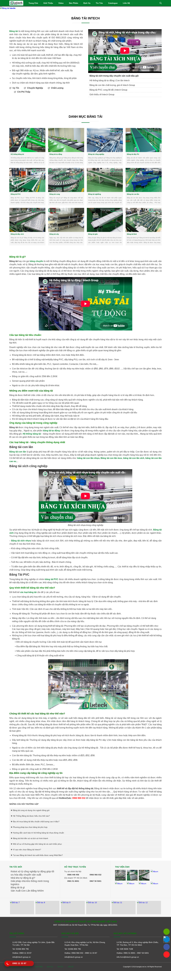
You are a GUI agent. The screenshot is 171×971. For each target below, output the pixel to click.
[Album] (120, 875)
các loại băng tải (28, 592)
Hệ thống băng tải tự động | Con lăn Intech (110, 80)
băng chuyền (36, 261)
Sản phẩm (73, 3)
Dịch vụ (86, 3)
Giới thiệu (48, 3)
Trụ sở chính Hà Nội (72, 871)
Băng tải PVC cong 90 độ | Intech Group (108, 90)
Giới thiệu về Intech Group (102, 94)
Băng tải (13, 31)
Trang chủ (33, 3)
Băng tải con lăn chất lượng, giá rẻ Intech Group (112, 85)
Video (61, 3)
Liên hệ (126, 3)
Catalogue (113, 3)
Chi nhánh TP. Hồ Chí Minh (75, 878)
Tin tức (99, 3)
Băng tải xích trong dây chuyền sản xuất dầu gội (114, 76)
